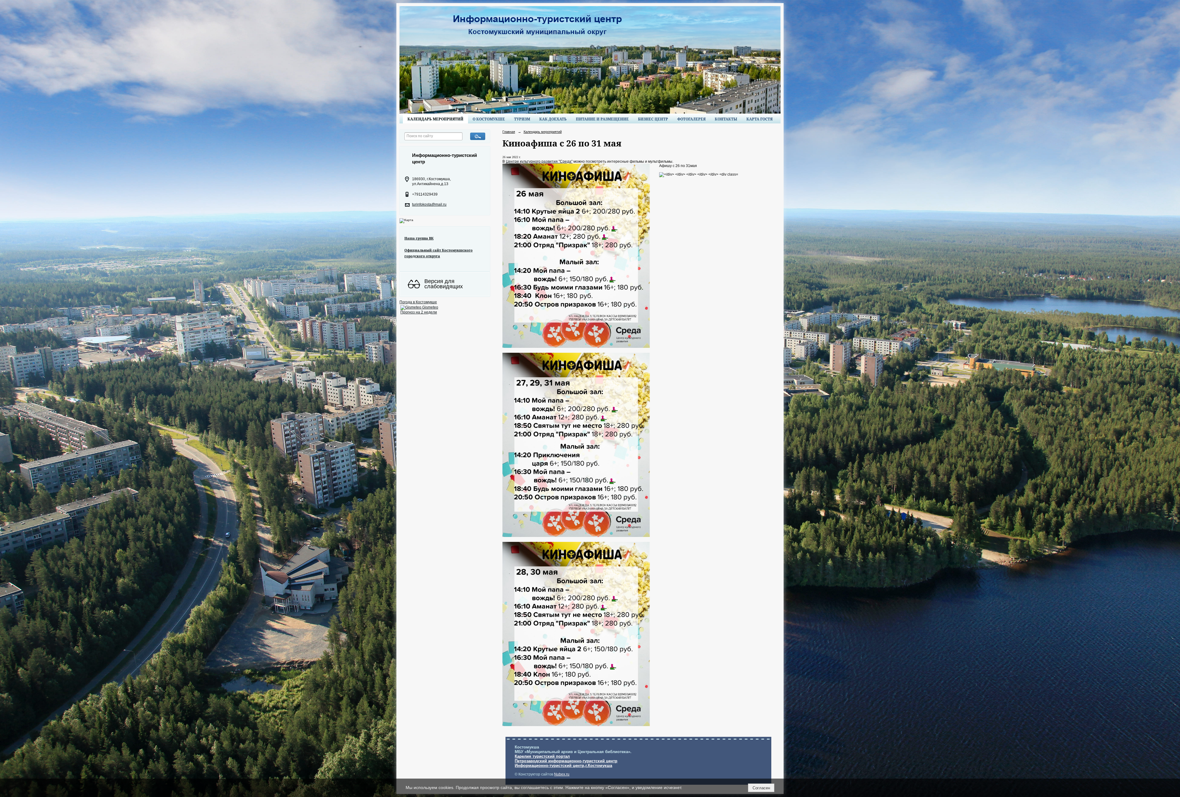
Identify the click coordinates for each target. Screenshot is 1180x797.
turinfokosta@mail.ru (429, 204)
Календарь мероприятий (435, 119)
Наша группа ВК (419, 238)
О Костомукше (489, 119)
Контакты (726, 119)
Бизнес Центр (653, 119)
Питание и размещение (602, 119)
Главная (508, 132)
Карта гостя (759, 119)
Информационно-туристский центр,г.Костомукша (563, 765)
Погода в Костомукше (418, 302)
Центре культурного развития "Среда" (539, 161)
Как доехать (553, 119)
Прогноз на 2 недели (418, 312)
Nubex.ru (561, 774)
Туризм (522, 119)
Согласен (761, 788)
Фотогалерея (691, 119)
